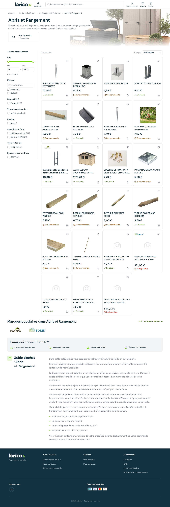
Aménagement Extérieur (49, 13)
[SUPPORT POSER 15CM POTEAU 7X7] (86, 78)
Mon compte (89, 459)
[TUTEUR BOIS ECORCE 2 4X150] (56, 294)
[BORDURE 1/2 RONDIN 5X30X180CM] (148, 121)
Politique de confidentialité (136, 472)
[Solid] (37, 330)
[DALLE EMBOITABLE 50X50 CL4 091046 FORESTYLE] (86, 294)
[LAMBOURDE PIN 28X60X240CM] (56, 121)
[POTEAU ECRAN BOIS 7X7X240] (86, 208)
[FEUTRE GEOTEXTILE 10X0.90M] (86, 121)
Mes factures (89, 464)
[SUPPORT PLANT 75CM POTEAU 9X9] (117, 121)
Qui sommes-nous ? (52, 459)
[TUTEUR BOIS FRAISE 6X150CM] (148, 208)
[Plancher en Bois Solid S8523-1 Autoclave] (148, 251)
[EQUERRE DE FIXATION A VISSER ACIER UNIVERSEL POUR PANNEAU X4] (117, 165)
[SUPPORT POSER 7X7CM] (117, 78)
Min (8, 66)
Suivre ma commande (52, 468)
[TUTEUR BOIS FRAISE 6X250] (117, 208)
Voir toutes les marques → (151, 321)
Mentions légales (131, 468)
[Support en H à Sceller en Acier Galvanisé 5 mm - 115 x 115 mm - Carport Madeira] (56, 165)
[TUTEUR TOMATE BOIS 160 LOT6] (86, 251)
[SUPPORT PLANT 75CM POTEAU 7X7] (56, 78)
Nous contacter (50, 464)
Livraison (128, 459)
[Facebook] (11, 489)
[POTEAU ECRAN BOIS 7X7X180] (56, 208)
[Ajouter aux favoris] (66, 60)
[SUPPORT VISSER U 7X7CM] (148, 78)
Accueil (11, 13)
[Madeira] (16, 330)
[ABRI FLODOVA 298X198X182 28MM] (86, 165)
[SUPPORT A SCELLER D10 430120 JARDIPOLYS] (117, 251)
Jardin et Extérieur (27, 13)
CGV (126, 464)
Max (23, 66)
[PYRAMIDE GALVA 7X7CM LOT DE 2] (148, 165)
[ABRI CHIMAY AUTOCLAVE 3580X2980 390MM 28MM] (117, 294)
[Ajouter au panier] (66, 95)
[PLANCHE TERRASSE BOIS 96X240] (56, 251)
